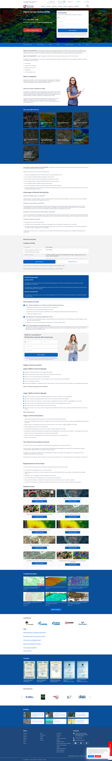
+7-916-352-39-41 (60, 2)
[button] (22, 697)
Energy (58, 746)
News (24, 741)
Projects (60, 6)
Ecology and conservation (61, 745)
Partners (25, 743)
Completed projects (69, 44)
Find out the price (39, 501)
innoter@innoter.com (60, 3)
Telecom (58, 736)
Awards (41, 738)
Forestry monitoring (60, 751)
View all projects (56, 609)
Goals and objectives (27, 44)
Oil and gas (59, 733)
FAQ (79, 44)
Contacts (78, 1)
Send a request (39, 261)
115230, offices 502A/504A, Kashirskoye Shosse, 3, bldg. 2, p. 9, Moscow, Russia (81, 734)
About (41, 733)
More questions (27, 651)
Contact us (70, 1)
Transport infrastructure (61, 738)
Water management (60, 750)
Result (58, 44)
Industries (54, 6)
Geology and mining (60, 741)
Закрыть (98, 756)
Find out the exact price (32, 30)
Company (70, 6)
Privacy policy (39, 759)
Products (43, 6)
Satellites (76, 6)
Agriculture (59, 735)
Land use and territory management (64, 743)
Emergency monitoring (61, 748)
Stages (50, 44)
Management (42, 735)
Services (49, 6)
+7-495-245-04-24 (60, 1)
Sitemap (44, 759)
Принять (91, 756)
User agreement (26, 759)
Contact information (33, 759)
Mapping (58, 740)
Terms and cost (40, 44)
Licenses (41, 736)
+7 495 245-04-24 (78, 738)
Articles (65, 6)
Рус (85, 1)
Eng (88, 1)
